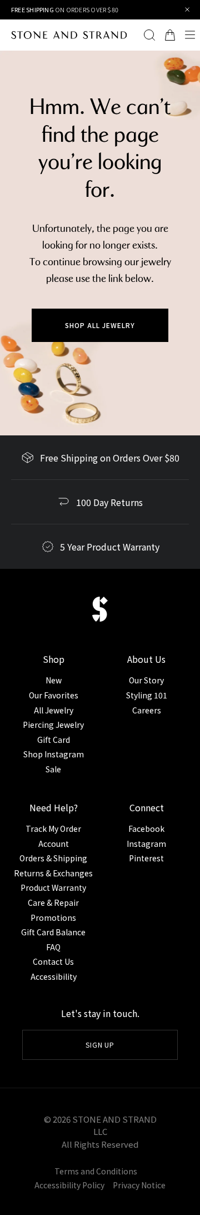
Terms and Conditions (95, 1171)
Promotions (53, 917)
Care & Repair (53, 902)
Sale (53, 769)
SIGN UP (100, 1044)
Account (53, 843)
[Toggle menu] (190, 35)
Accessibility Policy (69, 1185)
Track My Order (53, 828)
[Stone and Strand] (63, 35)
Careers (146, 710)
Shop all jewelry (99, 325)
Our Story (146, 680)
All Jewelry (53, 710)
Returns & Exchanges (53, 873)
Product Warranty (53, 887)
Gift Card (53, 739)
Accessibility (54, 976)
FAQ (53, 947)
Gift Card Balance (53, 932)
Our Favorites (53, 695)
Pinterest (146, 858)
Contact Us (53, 961)
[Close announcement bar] (187, 9)
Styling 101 (146, 695)
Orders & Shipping (53, 858)
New (54, 680)
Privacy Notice (139, 1185)
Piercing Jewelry (53, 724)
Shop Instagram (53, 754)
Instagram (146, 843)
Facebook (146, 828)
